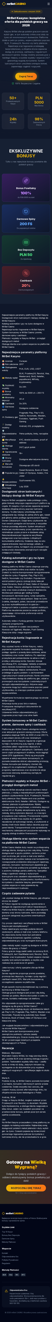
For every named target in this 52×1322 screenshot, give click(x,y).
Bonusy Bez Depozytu (11, 1235)
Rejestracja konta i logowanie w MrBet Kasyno (23, 329)
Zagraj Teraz (26, 76)
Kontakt (5, 1253)
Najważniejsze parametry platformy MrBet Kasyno (25, 315)
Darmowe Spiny (8, 1239)
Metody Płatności (9, 1242)
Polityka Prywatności (10, 1260)
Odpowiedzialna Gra (10, 1257)
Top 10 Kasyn (7, 1232)
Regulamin (6, 1263)
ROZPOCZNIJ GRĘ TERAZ (26, 1188)
